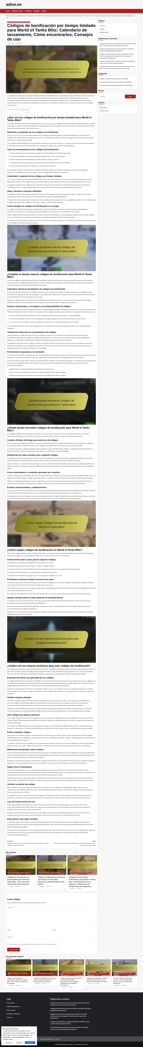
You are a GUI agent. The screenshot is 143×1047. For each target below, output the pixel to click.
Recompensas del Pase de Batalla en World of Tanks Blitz (116, 85)
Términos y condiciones (13, 1013)
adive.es (14, 4)
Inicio (8, 11)
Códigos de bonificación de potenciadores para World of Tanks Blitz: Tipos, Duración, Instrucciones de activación (118, 44)
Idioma (44, 11)
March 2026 (103, 107)
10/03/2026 (79, 888)
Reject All (19, 1042)
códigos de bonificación (17, 135)
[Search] (136, 11)
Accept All (30, 1042)
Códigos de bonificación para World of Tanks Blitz (19, 22)
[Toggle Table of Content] (27, 112)
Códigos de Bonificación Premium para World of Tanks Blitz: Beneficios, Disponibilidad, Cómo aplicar (117, 50)
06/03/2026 (97, 983)
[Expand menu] (47, 11)
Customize (8, 1042)
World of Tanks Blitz (47, 123)
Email (54, 930)
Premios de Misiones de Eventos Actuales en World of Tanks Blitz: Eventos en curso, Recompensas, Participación (117, 67)
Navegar (36, 11)
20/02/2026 (18, 43)
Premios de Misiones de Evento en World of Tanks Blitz (115, 82)
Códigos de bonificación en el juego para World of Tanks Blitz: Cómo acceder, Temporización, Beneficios (117, 62)
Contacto (28, 11)
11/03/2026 (17, 886)
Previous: (28, 843)
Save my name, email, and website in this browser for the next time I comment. (33, 944)
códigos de (13, 179)
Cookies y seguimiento (13, 1006)
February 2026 (104, 111)
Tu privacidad (10, 1003)
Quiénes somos (17, 11)
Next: (75, 843)
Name (9, 930)
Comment (10, 907)
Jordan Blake (11, 43)
